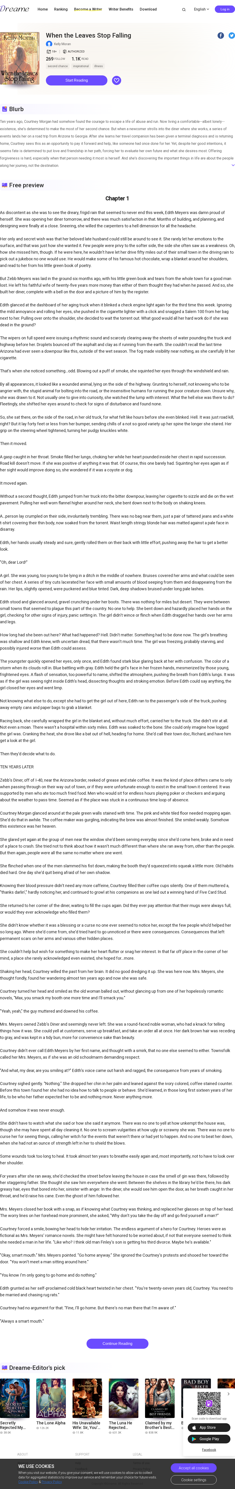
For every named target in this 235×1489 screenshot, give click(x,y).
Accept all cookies (194, 1468)
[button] (76, 80)
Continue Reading (117, 1344)
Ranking (61, 9)
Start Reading (76, 80)
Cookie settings (193, 1480)
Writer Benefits (121, 9)
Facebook (209, 1450)
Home (43, 9)
